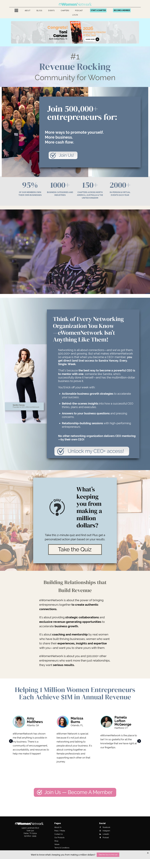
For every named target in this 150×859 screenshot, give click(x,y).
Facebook (106, 827)
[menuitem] (27, 10)
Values (56, 844)
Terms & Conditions (61, 848)
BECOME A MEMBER (122, 10)
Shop (56, 841)
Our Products (59, 837)
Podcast (105, 837)
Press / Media (59, 831)
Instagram (106, 831)
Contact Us (58, 834)
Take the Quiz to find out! (108, 855)
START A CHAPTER (98, 10)
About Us (57, 827)
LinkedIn (105, 834)
